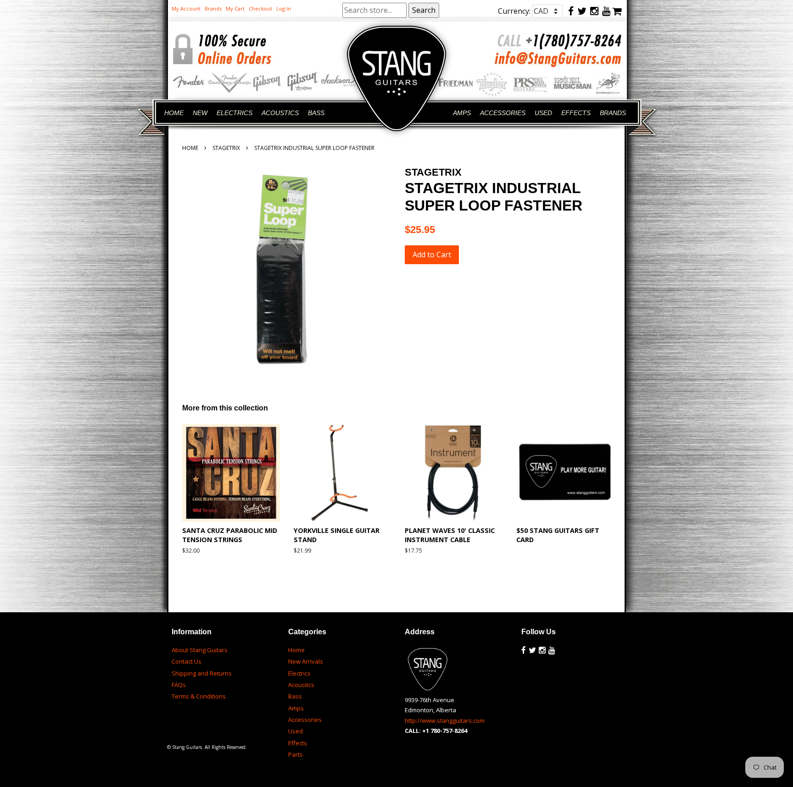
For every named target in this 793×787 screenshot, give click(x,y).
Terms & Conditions (199, 696)
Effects (297, 743)
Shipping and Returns (202, 673)
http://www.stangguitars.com (445, 720)
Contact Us (186, 661)
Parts (295, 754)
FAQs (179, 685)
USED (543, 112)
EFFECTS (576, 112)
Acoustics (301, 685)
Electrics (299, 673)
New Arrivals (305, 661)
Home (190, 148)
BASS (316, 112)
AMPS (462, 112)
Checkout (260, 8)
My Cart (235, 8)
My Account (186, 8)
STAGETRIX (226, 148)
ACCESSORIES (502, 112)
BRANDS (613, 112)
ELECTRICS (234, 112)
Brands (213, 8)
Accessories (305, 719)
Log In (283, 8)
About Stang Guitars (200, 650)
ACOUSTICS (280, 112)
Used (295, 731)
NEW (200, 112)
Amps (296, 708)
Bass (295, 696)
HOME (174, 112)
